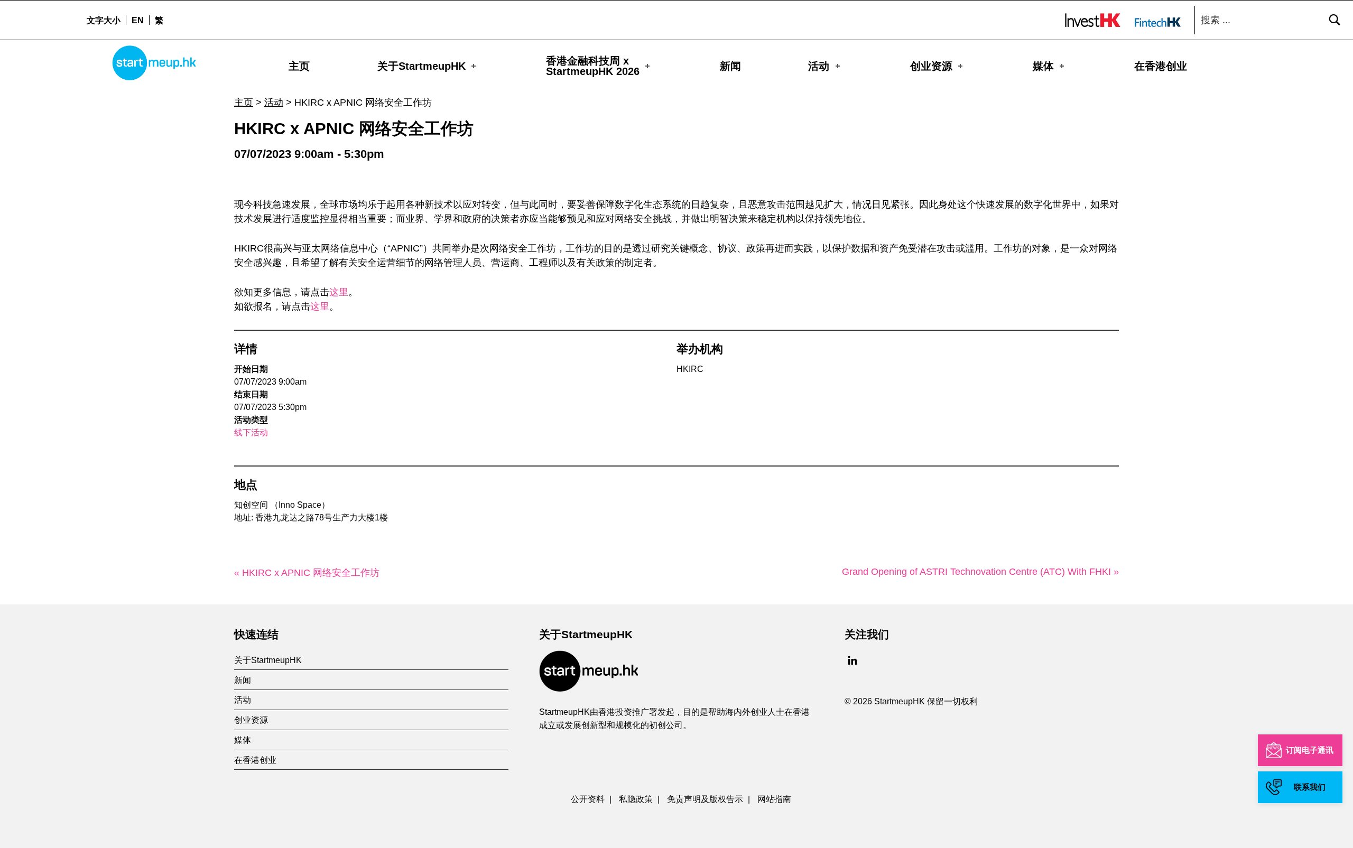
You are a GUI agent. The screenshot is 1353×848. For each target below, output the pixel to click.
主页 (299, 66)
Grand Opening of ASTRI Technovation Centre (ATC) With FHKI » (980, 571)
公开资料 (588, 799)
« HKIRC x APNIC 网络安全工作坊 (306, 572)
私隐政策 (636, 799)
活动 (818, 66)
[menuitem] (137, 20)
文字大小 (104, 20)
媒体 (1043, 66)
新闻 (730, 66)
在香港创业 (1160, 66)
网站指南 (774, 799)
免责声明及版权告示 (705, 799)
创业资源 (931, 66)
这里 (338, 292)
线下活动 (251, 432)
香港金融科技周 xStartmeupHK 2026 (593, 66)
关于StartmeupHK (421, 66)
